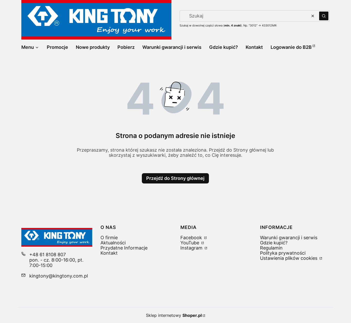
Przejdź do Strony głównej (175, 178)
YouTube (190, 242)
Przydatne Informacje (123, 248)
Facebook (191, 237)
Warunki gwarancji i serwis (288, 237)
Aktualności (113, 242)
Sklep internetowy (174, 315)
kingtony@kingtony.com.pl (58, 276)
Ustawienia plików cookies (289, 258)
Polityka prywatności (283, 253)
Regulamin (271, 248)
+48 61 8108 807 (47, 254)
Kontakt (109, 253)
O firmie (109, 237)
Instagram (192, 248)
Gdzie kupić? (274, 242)
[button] (323, 16)
